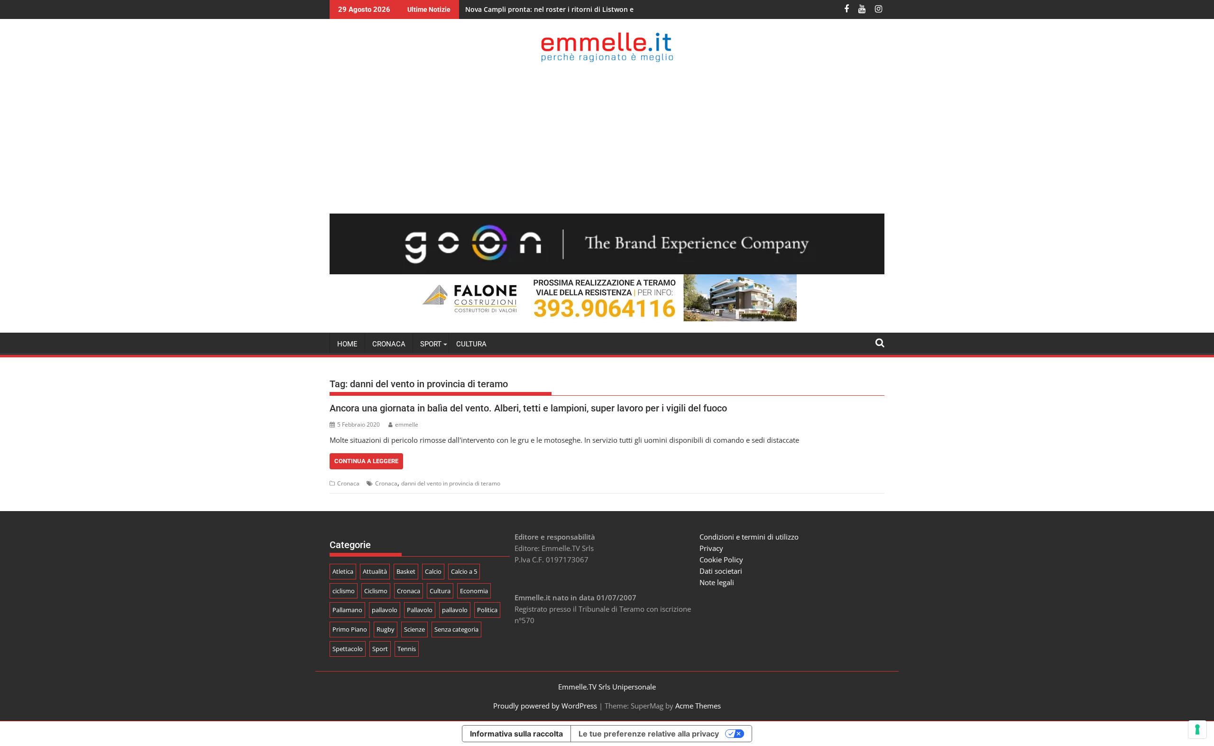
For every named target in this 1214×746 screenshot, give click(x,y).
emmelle (406, 424)
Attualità (375, 571)
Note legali (716, 582)
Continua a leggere (366, 461)
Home (347, 344)
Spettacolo (347, 648)
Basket (405, 571)
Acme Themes (698, 705)
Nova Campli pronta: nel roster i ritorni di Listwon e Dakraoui (565, 9)
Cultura (471, 344)
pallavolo (384, 610)
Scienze (414, 629)
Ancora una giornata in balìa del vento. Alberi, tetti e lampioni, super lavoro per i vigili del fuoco (528, 408)
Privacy (711, 548)
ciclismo (343, 591)
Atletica (342, 571)
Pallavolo (419, 610)
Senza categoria (456, 629)
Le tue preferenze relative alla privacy (649, 733)
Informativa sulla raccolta (516, 733)
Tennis (406, 648)
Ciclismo (375, 591)
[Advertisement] (607, 137)
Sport (380, 648)
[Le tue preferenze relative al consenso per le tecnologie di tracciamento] (1197, 729)
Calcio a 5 (464, 571)
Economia (474, 591)
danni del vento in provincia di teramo (450, 483)
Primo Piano (349, 629)
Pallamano (347, 610)
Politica (487, 610)
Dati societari (720, 571)
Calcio (433, 571)
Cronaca (388, 344)
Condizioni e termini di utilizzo (749, 536)
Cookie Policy (721, 559)
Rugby (386, 629)
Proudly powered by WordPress (545, 705)
